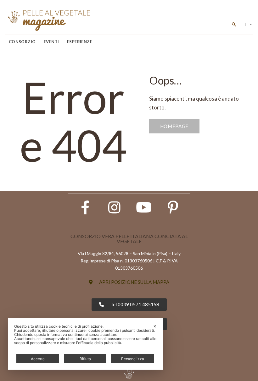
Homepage (174, 126)
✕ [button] (154, 326)
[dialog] (85, 344)
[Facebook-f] (85, 207)
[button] (129, 282)
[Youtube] (144, 207)
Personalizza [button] (132, 358)
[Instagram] (114, 207)
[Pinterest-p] (173, 207)
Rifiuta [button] (85, 358)
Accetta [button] (38, 358)
